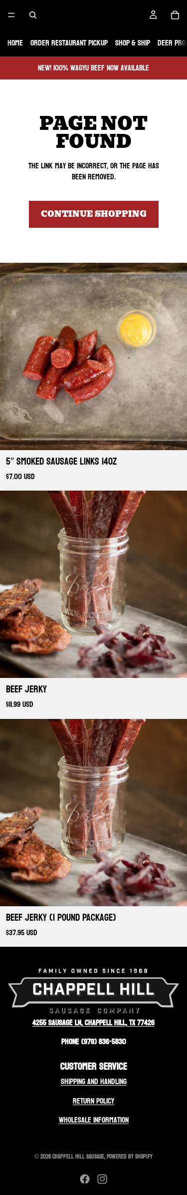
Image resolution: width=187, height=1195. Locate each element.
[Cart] (175, 15)
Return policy (93, 1101)
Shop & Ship (132, 42)
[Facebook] (85, 1179)
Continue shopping (94, 214)
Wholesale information (94, 1120)
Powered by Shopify (130, 1156)
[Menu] (11, 14)
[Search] (33, 15)
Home (15, 42)
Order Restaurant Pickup (69, 42)
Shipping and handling (94, 1081)
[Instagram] (102, 1179)
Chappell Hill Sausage (78, 1156)
